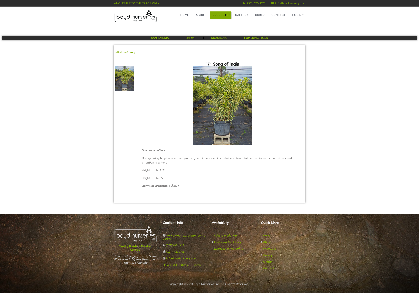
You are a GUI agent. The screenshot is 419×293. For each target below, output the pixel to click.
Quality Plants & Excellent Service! (136, 248)
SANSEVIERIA (160, 38)
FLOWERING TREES (255, 38)
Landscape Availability (228, 248)
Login (296, 15)
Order (260, 15)
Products (220, 15)
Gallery (241, 15)
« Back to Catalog (125, 52)
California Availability (227, 242)
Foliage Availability (226, 235)
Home (184, 15)
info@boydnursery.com (290, 3)
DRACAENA (219, 38)
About (201, 15)
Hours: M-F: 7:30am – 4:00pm (182, 265)
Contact (278, 15)
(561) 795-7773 (175, 245)
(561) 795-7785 (175, 251)
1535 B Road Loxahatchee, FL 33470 (184, 237)
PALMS (190, 38)
